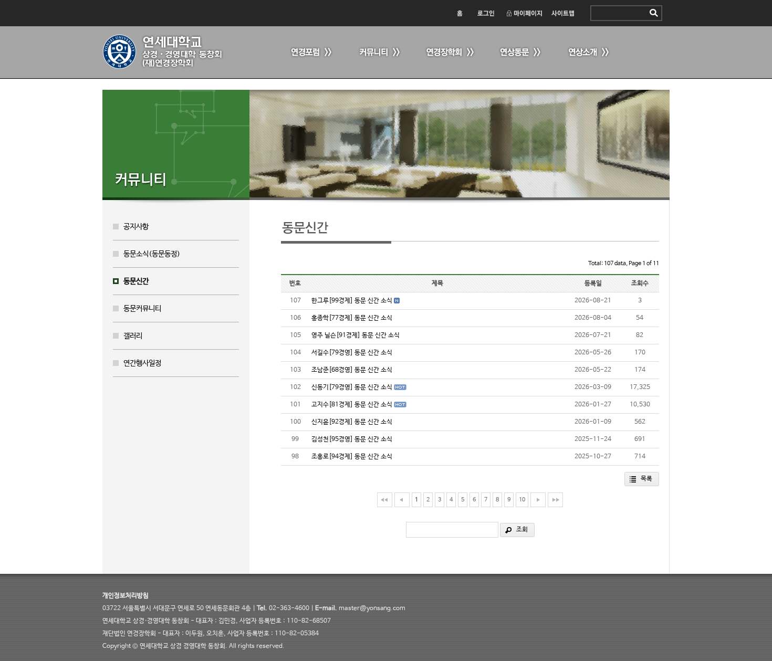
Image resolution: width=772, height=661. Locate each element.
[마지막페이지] (555, 499)
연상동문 (520, 52)
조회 (522, 529)
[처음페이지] (384, 499)
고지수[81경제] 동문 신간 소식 (351, 404)
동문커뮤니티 (142, 309)
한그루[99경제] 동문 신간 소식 (351, 301)
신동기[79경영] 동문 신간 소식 (351, 387)
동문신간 (136, 281)
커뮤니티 (378, 52)
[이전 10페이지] (402, 499)
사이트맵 (563, 13)
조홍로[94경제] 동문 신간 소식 (351, 456)
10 (522, 500)
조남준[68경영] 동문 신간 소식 (351, 370)
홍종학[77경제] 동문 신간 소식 (351, 318)
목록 (646, 478)
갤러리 (132, 336)
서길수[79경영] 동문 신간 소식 (351, 352)
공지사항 (136, 227)
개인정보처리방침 (125, 596)
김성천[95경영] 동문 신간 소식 (351, 439)
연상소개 (588, 52)
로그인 (485, 13)
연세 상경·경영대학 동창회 (168, 52)
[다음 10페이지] (538, 499)
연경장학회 (449, 52)
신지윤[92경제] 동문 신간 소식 (351, 422)
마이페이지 (524, 13)
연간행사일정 (142, 363)
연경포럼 (310, 52)
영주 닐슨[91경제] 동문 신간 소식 (355, 335)
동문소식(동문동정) (151, 254)
